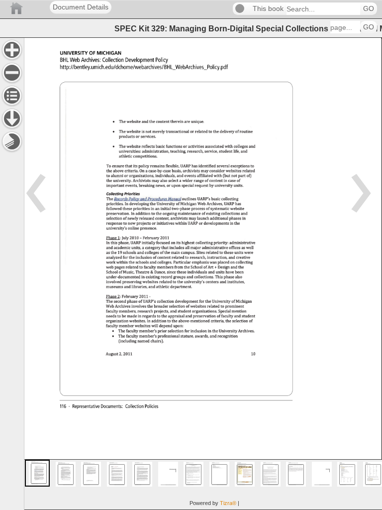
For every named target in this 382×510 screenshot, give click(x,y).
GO (368, 8)
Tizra (228, 503)
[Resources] (12, 118)
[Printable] (12, 141)
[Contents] (12, 96)
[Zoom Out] (12, 73)
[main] (203, 273)
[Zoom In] (12, 50)
